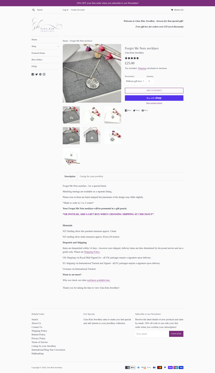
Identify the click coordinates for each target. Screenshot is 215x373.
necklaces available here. (98, 280)
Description (70, 176)
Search (35, 319)
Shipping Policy (92, 252)
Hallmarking (38, 353)
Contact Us (37, 327)
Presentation (129, 76)
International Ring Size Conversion (48, 349)
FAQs (34, 66)
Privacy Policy (39, 338)
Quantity (150, 76)
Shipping (142, 68)
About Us (36, 323)
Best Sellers (37, 59)
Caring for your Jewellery (44, 346)
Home (34, 39)
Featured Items (38, 53)
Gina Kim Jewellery (54, 367)
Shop (45, 46)
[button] (132, 58)
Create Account (78, 10)
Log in (65, 10)
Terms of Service (40, 342)
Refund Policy (38, 334)
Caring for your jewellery (91, 176)
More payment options (154, 103)
